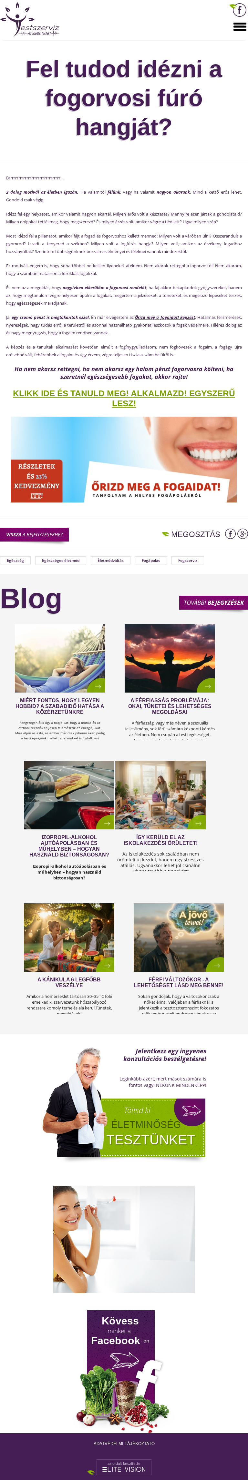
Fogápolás (151, 560)
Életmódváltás (111, 560)
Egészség (15, 560)
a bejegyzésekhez (34, 534)
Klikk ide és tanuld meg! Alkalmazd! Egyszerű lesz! (124, 398)
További (214, 602)
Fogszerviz (187, 560)
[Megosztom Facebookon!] (230, 534)
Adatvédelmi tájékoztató (124, 1443)
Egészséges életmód (60, 560)
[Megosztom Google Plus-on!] (242, 534)
